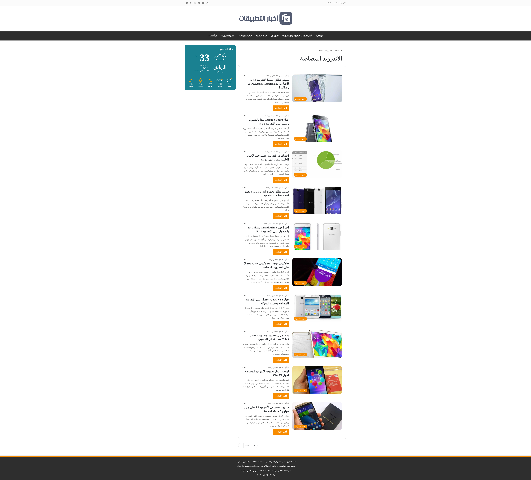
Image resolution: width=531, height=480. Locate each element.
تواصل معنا (272, 470)
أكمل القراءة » (281, 108)
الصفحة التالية (250, 446)
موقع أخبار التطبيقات (243, 462)
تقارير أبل (274, 36)
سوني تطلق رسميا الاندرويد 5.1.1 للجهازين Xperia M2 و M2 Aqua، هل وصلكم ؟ (268, 83)
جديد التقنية (261, 36)
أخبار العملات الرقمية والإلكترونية (297, 36)
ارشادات (213, 36)
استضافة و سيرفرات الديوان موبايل (253, 470)
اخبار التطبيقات (246, 36)
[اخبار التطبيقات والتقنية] (265, 18)
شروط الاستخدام (284, 470)
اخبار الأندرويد (228, 36)
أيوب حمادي (283, 76)
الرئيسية (319, 36)
